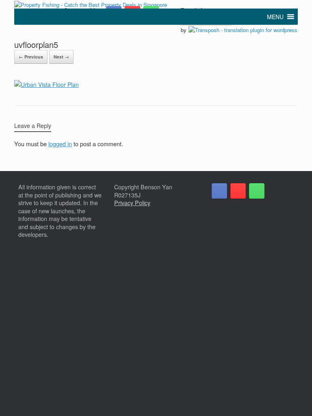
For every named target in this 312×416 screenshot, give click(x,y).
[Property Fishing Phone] (256, 191)
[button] (275, 17)
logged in (60, 144)
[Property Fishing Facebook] (219, 191)
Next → (61, 57)
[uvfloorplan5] (46, 84)
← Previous (31, 57)
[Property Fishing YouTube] (238, 191)
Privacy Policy (132, 203)
